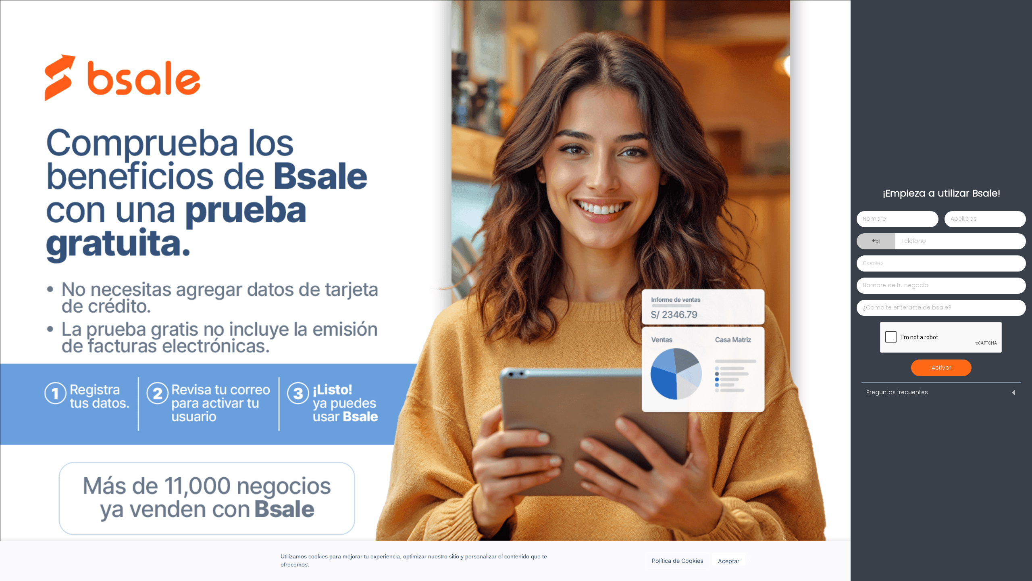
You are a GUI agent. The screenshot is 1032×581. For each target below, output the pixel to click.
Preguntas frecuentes (897, 392)
